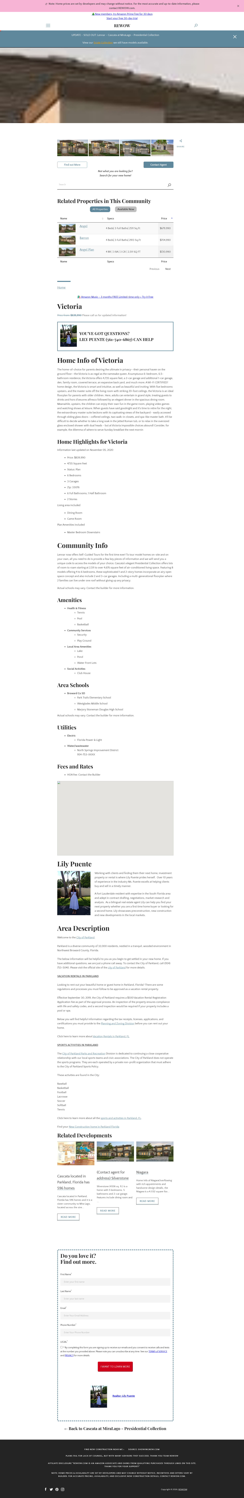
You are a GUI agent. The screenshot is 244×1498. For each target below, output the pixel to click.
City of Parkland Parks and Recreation (83, 1053)
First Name (66, 1274)
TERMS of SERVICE (158, 1351)
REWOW (122, 25)
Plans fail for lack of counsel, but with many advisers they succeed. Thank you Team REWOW (122, 1456)
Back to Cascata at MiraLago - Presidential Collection (117, 1428)
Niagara (142, 1172)
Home (61, 287)
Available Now (126, 209)
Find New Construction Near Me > (104, 1449)
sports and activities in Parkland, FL (121, 1118)
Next (168, 269)
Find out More (72, 164)
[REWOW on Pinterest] (57, 1489)
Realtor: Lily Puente (124, 1395)
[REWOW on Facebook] (45, 1489)
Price (164, 218)
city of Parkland (117, 967)
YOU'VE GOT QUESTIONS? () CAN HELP (116, 336)
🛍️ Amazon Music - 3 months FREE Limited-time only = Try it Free (115, 296)
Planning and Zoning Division (117, 1023)
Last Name (66, 1291)
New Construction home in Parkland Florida (94, 1126)
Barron (84, 238)
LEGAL (64, 1341)
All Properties (100, 209)
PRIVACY (69, 1355)
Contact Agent (158, 164)
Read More (68, 1217)
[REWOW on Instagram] (62, 1489)
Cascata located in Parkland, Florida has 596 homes (73, 1182)
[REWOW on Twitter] (51, 1489)
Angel (83, 226)
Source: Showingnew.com (144, 1449)
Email (63, 1307)
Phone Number (68, 1324)
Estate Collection (103, 42)
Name (63, 218)
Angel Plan (87, 249)
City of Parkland (85, 937)
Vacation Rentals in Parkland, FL (111, 1036)
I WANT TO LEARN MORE (115, 1366)
